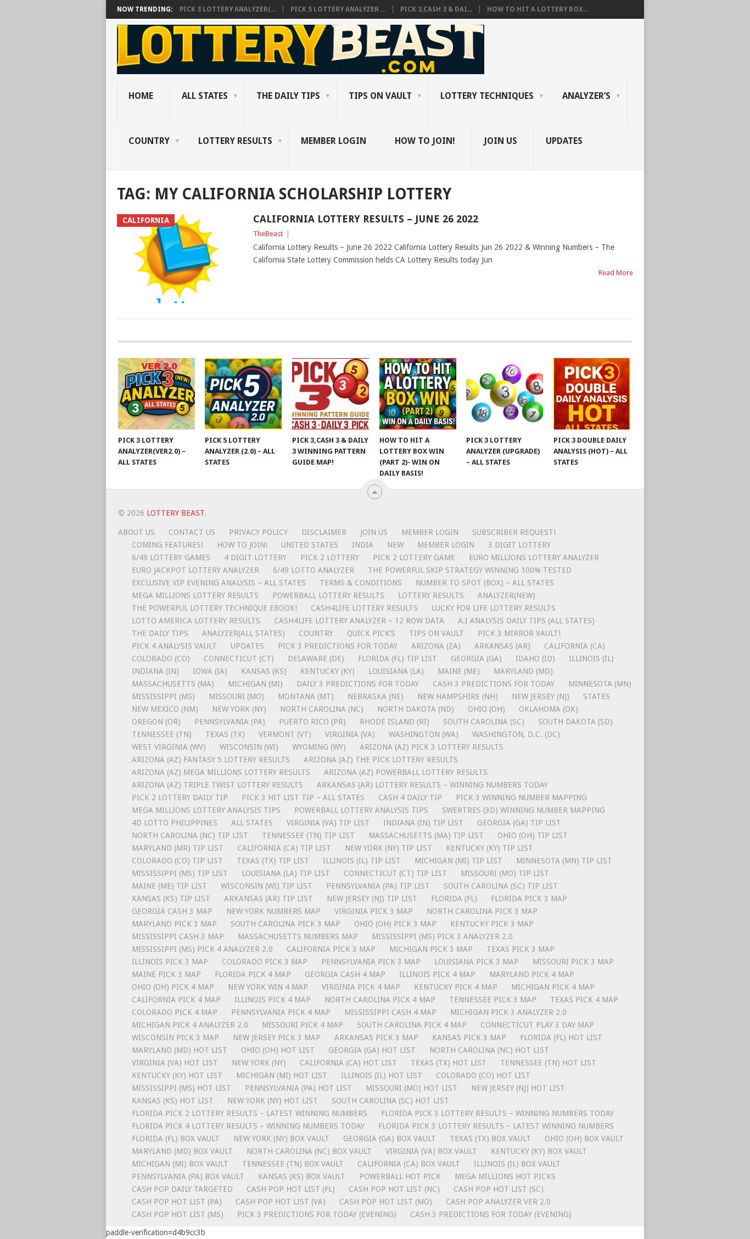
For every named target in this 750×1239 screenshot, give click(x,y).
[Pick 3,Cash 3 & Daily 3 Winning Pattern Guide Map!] (330, 393)
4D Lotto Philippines (174, 822)
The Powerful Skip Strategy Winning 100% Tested (470, 570)
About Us (136, 532)
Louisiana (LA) (396, 671)
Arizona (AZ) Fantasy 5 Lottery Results (211, 759)
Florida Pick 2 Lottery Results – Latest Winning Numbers (249, 1113)
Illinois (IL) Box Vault (517, 1163)
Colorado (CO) (161, 658)
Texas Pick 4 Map (584, 999)
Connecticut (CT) (239, 658)
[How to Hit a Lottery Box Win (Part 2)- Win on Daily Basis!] (417, 393)
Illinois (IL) (591, 658)
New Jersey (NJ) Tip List (372, 898)
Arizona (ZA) (436, 645)
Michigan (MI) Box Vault (180, 1163)
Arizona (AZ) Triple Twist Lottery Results (217, 784)
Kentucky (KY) (327, 671)
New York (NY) (239, 709)
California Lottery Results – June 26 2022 (365, 219)
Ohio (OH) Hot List (278, 1050)
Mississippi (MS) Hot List (181, 1088)
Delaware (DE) (316, 658)
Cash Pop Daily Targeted (182, 1189)
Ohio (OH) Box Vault (584, 1138)
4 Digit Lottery (255, 557)
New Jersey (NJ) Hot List (518, 1088)
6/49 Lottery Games (171, 557)
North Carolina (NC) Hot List (489, 1050)
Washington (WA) (423, 734)
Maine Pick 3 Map (166, 974)
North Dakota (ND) (415, 709)
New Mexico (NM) (165, 709)
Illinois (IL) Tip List (362, 860)
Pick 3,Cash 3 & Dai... (436, 9)
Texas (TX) (225, 734)
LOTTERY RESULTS (235, 141)
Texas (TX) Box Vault (490, 1138)
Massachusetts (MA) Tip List (426, 835)
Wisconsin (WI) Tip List (266, 885)
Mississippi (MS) (163, 696)
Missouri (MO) (236, 696)
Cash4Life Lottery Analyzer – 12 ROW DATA (359, 620)
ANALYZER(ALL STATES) (243, 633)
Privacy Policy (258, 532)
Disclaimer (323, 532)
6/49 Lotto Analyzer (313, 570)
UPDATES (564, 141)
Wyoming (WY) (319, 747)
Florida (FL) (454, 898)
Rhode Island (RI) (394, 721)
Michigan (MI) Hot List (281, 1075)
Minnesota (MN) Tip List (564, 860)
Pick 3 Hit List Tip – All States (303, 797)
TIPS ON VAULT (380, 96)
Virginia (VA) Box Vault (431, 1151)
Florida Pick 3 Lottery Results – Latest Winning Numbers (496, 1125)
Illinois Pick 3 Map (170, 961)
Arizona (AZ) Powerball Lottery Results (406, 772)
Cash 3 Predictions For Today (494, 683)
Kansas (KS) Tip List (171, 898)
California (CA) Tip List (284, 848)
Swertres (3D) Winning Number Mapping (523, 810)
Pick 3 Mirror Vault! (519, 633)
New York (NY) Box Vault (281, 1138)
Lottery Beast (175, 513)
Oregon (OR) (156, 721)
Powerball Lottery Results (328, 595)
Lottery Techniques (487, 96)
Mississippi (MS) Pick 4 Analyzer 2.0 (202, 949)
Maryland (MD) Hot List (179, 1050)
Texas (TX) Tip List (273, 860)
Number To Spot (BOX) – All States (485, 582)
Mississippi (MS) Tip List (180, 873)
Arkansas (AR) (502, 645)
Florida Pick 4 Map (253, 974)
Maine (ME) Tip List (169, 885)
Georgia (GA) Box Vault (389, 1138)
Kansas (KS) (264, 671)
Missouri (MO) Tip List (505, 873)
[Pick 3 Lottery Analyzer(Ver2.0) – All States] (156, 393)
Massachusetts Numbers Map (298, 936)
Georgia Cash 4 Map (345, 974)
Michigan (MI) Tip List (458, 860)
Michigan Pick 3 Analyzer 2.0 (508, 1012)
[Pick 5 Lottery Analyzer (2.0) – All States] (243, 393)
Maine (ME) (459, 671)
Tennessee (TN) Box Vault (293, 1163)
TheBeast (268, 234)
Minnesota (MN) (599, 683)
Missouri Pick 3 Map (573, 961)
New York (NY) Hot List (272, 1100)
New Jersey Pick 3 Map (277, 1037)
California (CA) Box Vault (408, 1163)
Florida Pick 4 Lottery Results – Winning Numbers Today (248, 1125)
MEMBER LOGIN (333, 141)
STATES (596, 696)
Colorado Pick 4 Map (174, 1012)
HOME (140, 96)
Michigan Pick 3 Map (431, 949)
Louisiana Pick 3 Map (476, 961)
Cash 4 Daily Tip (410, 797)
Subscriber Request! (514, 532)
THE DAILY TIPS (288, 96)
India (362, 544)
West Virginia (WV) (169, 747)
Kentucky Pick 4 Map (455, 987)
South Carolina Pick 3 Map (285, 923)
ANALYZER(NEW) (506, 595)
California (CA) (574, 645)
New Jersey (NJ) (540, 696)
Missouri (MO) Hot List (411, 1088)
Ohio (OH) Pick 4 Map (173, 987)
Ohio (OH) (486, 709)
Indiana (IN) (155, 671)
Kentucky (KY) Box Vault (539, 1151)
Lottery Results (431, 595)
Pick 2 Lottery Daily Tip (180, 797)
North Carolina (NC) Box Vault (309, 1151)
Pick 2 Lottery (329, 557)
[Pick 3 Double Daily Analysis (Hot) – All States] (591, 393)
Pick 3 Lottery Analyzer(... (228, 9)
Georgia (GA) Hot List (372, 1050)
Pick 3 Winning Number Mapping (521, 797)
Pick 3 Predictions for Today (338, 645)
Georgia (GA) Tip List (519, 822)
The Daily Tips (160, 633)
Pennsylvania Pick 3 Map (371, 961)
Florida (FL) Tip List (397, 658)
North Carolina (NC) (321, 709)
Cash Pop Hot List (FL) (291, 1189)
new (395, 544)
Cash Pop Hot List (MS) (177, 1214)
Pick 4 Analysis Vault (174, 645)
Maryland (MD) (523, 671)
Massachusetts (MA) (173, 683)
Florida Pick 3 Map (529, 898)
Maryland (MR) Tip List (177, 848)
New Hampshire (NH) (457, 696)
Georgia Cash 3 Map (172, 911)
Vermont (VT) (285, 734)
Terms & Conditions (361, 582)
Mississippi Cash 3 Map (178, 936)
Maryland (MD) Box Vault (182, 1151)
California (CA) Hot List (348, 1062)
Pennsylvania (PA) (229, 721)
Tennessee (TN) (162, 734)
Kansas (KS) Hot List (173, 1100)
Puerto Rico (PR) (312, 721)
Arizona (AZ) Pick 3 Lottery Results (431, 747)
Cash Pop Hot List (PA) (177, 1201)
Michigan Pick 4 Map (553, 987)
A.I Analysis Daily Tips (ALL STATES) (526, 620)
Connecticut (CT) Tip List (395, 873)
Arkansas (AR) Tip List (268, 898)
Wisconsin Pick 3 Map (175, 1037)
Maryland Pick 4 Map (531, 974)
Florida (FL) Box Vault (176, 1138)
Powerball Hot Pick (400, 1176)
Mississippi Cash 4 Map (390, 1012)
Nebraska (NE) (376, 696)
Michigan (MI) (255, 683)
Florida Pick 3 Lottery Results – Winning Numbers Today (497, 1113)
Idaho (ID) (535, 658)
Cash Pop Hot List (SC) (499, 1189)
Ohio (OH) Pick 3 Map (395, 923)
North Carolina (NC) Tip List (190, 835)
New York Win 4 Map (268, 987)
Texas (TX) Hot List (448, 1062)
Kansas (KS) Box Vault (301, 1176)
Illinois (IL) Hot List (381, 1075)
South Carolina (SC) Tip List (501, 885)
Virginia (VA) (350, 734)
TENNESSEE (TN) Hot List (548, 1062)
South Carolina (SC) (483, 721)
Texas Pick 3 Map (520, 949)
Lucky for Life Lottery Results (494, 608)
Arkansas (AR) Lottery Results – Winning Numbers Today (432, 784)
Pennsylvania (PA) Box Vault (188, 1176)
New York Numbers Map (273, 911)
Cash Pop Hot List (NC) (394, 1189)
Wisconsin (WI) (249, 747)
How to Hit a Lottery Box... (537, 9)
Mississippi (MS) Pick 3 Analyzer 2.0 (442, 936)
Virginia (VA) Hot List (175, 1062)
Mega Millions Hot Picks (505, 1176)
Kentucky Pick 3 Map (492, 923)
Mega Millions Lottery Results (195, 595)
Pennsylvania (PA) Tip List (378, 885)
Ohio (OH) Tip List (532, 835)
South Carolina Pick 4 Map (412, 1024)
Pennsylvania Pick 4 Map (281, 1012)
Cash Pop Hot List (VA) (281, 1201)
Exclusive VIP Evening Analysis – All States (219, 582)
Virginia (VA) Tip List (328, 822)
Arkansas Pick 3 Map (376, 1037)
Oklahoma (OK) (548, 709)
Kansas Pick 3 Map (469, 1037)
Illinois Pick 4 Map (437, 974)
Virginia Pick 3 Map (373, 911)
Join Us (500, 141)
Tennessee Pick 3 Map (492, 999)
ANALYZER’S (586, 96)
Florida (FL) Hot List (561, 1037)
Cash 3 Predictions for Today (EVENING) (491, 1214)
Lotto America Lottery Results (196, 620)
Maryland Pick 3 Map (174, 923)
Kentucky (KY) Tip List (489, 848)
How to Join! (425, 141)
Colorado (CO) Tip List (177, 860)
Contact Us (192, 532)
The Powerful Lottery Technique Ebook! (214, 608)
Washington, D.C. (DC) (516, 734)
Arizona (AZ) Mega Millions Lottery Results (221, 772)
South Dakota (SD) (575, 721)
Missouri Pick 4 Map (302, 1024)
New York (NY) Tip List (388, 848)
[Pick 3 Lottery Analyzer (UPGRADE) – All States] (504, 393)
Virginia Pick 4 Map (361, 987)
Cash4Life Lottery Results (364, 608)
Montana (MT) (306, 696)
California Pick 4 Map (176, 999)
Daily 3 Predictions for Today (357, 683)
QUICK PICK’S (371, 633)
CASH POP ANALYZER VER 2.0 (498, 1201)
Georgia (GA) (476, 658)
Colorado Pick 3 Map (264, 961)
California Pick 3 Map (331, 949)
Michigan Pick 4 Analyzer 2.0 (190, 1024)
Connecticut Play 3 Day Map (537, 1024)
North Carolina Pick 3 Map (482, 911)
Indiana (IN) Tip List (423, 822)
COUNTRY (149, 141)
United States (309, 544)
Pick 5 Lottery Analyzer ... (337, 9)
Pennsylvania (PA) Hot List (298, 1088)
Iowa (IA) (210, 671)
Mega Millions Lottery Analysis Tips (206, 810)
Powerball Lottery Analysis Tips (361, 810)
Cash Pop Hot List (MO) (385, 1201)
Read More (615, 273)
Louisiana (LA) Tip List (286, 873)
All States (205, 96)
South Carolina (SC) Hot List (390, 1100)
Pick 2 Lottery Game (414, 557)
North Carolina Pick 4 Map (379, 999)
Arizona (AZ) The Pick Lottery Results (381, 759)
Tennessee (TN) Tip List (308, 835)
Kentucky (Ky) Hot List (177, 1075)
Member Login (429, 532)
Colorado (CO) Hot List (483, 1075)
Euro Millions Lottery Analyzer (534, 557)
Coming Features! (167, 544)
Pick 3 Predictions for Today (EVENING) (316, 1214)
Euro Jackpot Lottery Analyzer (195, 570)
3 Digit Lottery (519, 544)
